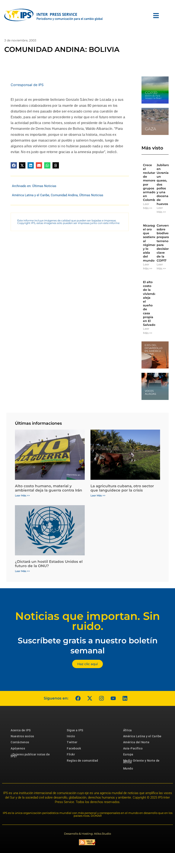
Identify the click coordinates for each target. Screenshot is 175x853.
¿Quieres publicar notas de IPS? (30, 755)
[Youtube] (113, 698)
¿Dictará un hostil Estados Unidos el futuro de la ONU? (49, 563)
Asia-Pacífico (133, 748)
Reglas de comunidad (82, 760)
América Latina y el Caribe (30, 195)
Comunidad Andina (64, 195)
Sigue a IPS (75, 730)
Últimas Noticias (44, 186)
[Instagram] (101, 698)
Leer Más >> (147, 206)
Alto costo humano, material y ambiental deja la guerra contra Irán (48, 488)
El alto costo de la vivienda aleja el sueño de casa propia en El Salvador (150, 303)
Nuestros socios (22, 736)
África (127, 730)
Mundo (128, 768)
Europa (128, 754)
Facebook (74, 748)
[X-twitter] (89, 698)
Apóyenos (18, 748)
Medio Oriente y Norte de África (141, 761)
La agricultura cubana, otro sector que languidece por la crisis (122, 488)
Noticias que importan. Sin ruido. (87, 621)
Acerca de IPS (21, 730)
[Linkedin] (125, 698)
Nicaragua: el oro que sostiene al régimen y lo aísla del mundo (151, 243)
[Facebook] (78, 698)
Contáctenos (20, 742)
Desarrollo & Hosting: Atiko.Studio (87, 833)
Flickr (71, 754)
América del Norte (136, 742)
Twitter (72, 742)
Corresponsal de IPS (27, 85)
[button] (14, 165)
